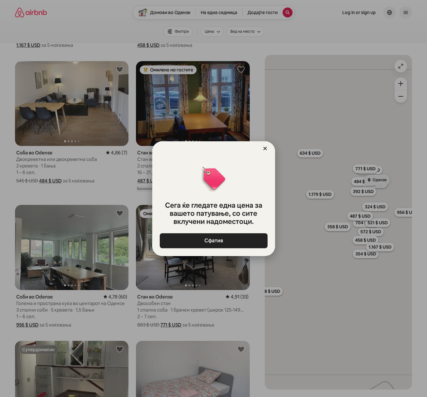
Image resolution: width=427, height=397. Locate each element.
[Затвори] (265, 148)
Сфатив (213, 240)
